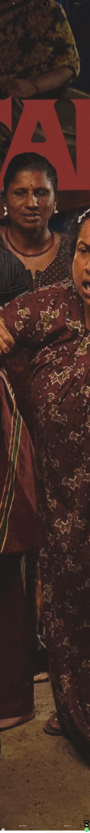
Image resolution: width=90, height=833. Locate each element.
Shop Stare (22, 826)
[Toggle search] (75, 3)
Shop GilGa (67, 826)
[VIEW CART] (78, 3)
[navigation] (13, 3)
